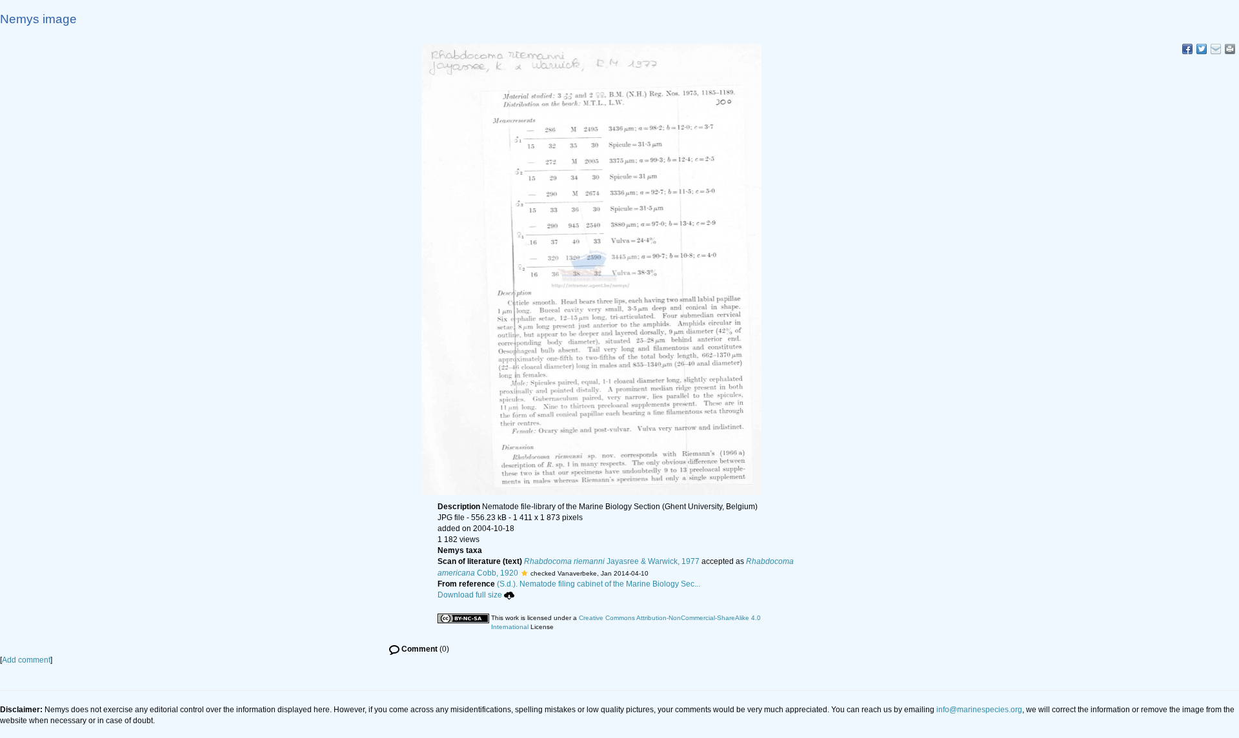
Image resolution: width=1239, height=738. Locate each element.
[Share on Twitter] (1201, 49)
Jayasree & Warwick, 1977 (612, 561)
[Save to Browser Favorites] (1216, 49)
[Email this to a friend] (1230, 49)
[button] (524, 573)
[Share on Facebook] (1187, 49)
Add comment (26, 660)
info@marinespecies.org (979, 709)
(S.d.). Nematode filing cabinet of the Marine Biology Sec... (598, 583)
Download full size (470, 594)
